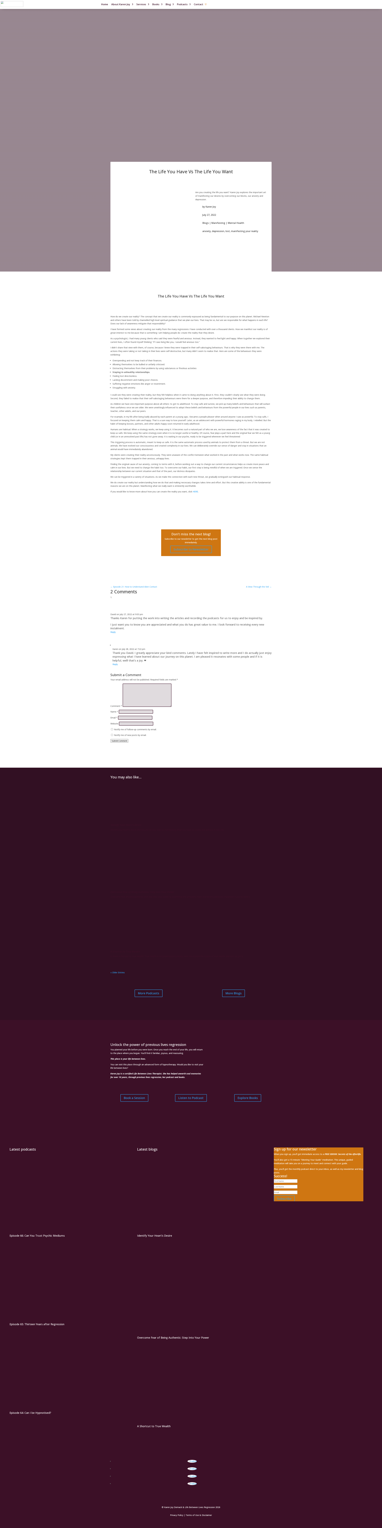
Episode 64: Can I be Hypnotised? (30, 1413)
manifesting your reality (244, 231)
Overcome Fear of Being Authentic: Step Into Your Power (142, 892)
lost (227, 231)
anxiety (206, 231)
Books (155, 4)
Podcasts (182, 4)
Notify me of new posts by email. (130, 735)
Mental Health (236, 223)
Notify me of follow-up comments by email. (135, 729)
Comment (116, 706)
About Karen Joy (120, 4)
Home (104, 4)
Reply (113, 632)
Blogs (205, 223)
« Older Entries (117, 972)
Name (114, 711)
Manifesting (218, 223)
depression (218, 231)
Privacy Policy (176, 1515)
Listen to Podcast (191, 1098)
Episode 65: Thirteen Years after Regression (37, 1324)
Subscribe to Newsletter (191, 549)
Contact (198, 4)
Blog (168, 4)
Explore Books (248, 1098)
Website (114, 723)
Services (141, 4)
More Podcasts (148, 993)
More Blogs (233, 993)
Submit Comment (119, 740)
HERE (195, 491)
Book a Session (134, 1098)
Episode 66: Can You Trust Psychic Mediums (37, 1235)
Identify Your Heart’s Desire (126, 825)
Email (113, 717)
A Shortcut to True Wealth (125, 951)
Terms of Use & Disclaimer (199, 1515)
